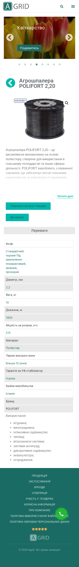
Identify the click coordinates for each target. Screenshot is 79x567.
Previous (10, 38)
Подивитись (29, 48)
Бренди (39, 487)
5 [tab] (42, 65)
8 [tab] (60, 65)
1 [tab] (19, 65)
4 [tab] (37, 65)
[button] (73, 6)
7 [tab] (54, 65)
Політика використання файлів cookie (40, 516)
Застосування (39, 481)
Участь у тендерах (39, 498)
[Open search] (61, 7)
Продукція (39, 475)
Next (69, 38)
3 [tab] (31, 65)
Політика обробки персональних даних (39, 521)
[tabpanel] (39, 38)
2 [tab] (25, 65)
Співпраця (39, 492)
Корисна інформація (39, 504)
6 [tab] (48, 65)
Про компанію (39, 510)
